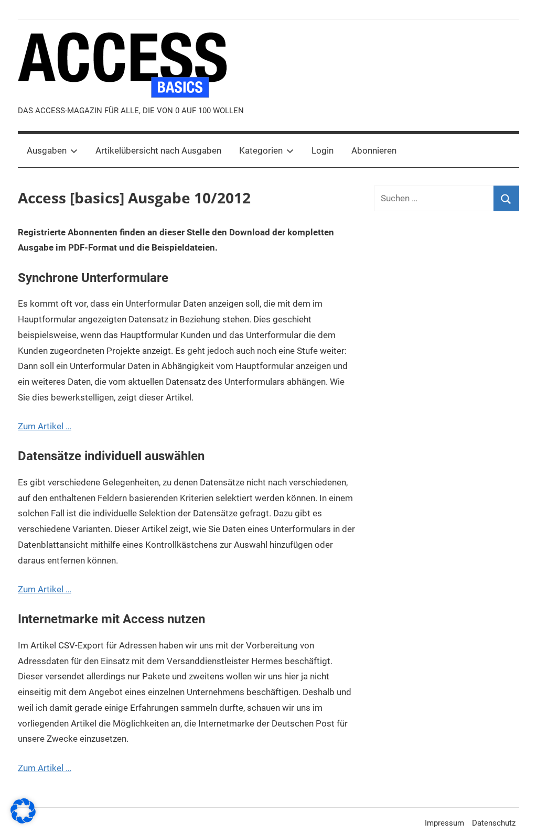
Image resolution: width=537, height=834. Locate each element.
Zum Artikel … (44, 426)
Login (323, 150)
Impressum (444, 823)
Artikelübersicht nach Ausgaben (158, 150)
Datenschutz (493, 823)
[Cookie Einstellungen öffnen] (23, 820)
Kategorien (261, 150)
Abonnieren (373, 150)
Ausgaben (47, 150)
